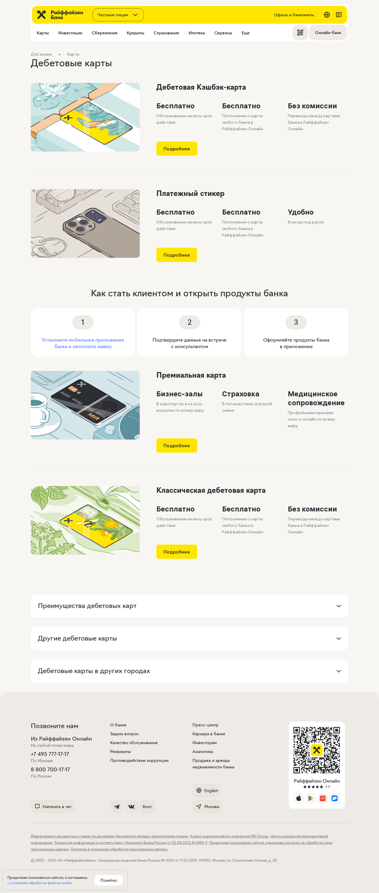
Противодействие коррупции (139, 760)
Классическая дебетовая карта (211, 490)
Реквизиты (120, 751)
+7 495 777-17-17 (50, 754)
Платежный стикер (190, 193)
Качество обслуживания (134, 742)
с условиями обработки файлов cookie (39, 883)
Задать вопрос (124, 733)
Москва (211, 806)
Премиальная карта (191, 375)
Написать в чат (57, 806)
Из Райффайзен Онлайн (61, 739)
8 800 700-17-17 (50, 769)
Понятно (108, 880)
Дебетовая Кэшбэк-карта (201, 87)
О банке (118, 725)
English (211, 790)
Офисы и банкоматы (294, 14)
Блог (147, 806)
